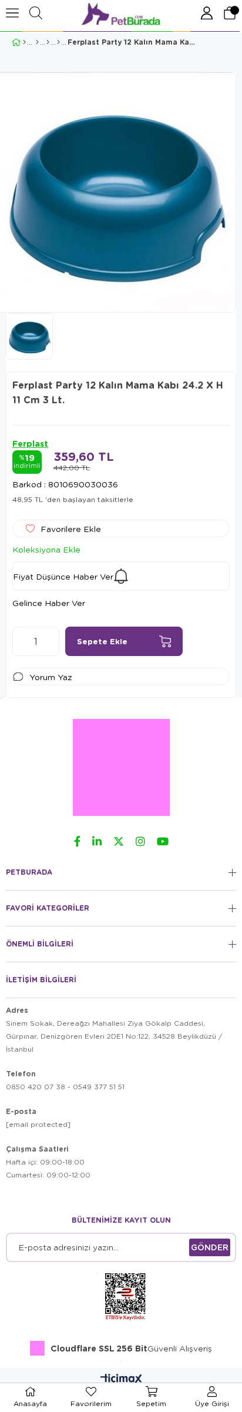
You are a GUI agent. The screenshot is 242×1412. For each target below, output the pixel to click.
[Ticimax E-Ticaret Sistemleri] (121, 1380)
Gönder (209, 1247)
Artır (50, 641)
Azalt (21, 641)
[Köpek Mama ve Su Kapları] (47, 42)
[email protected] (38, 1124)
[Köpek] (37, 42)
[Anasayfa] (24, 42)
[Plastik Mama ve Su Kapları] (58, 42)
